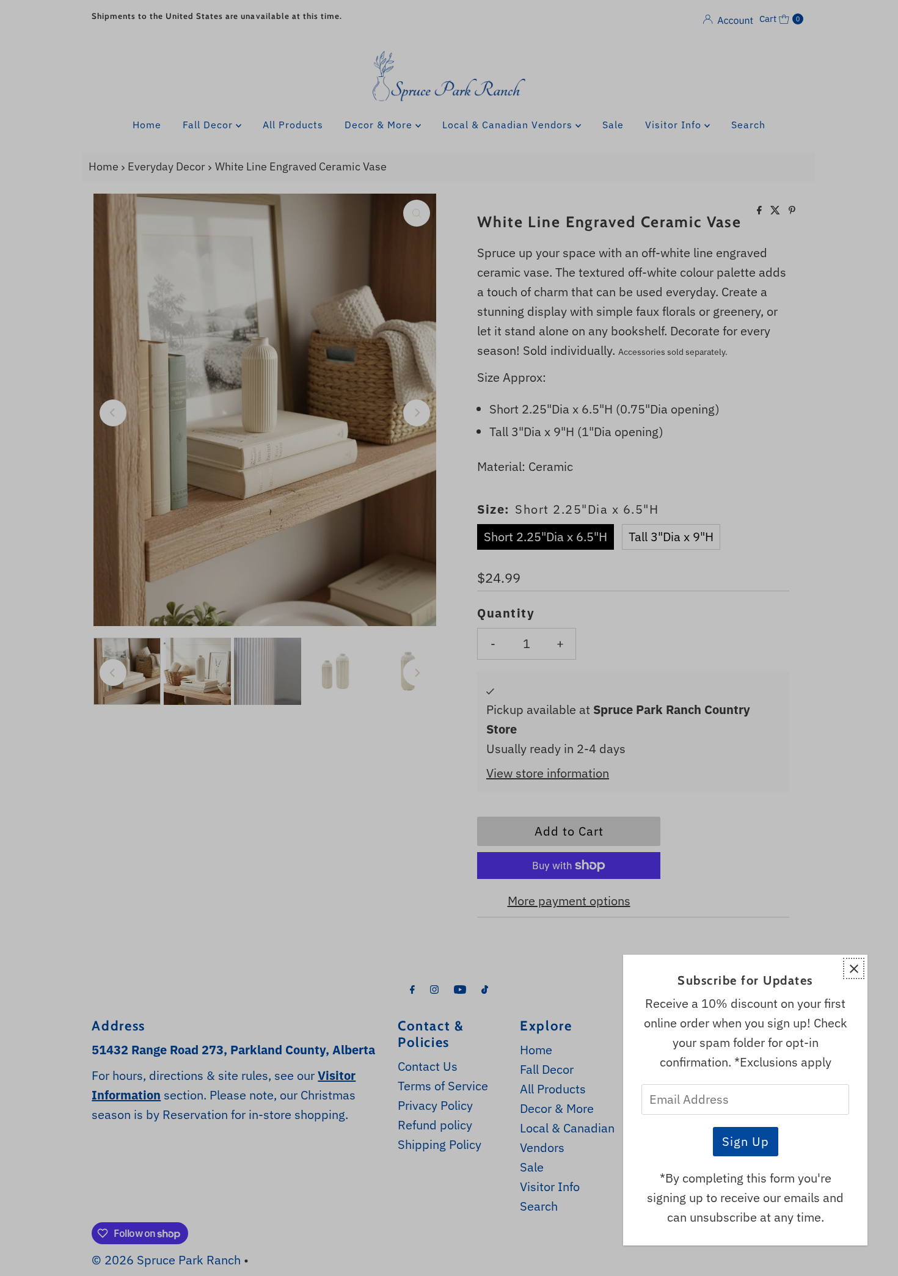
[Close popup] (853, 968)
